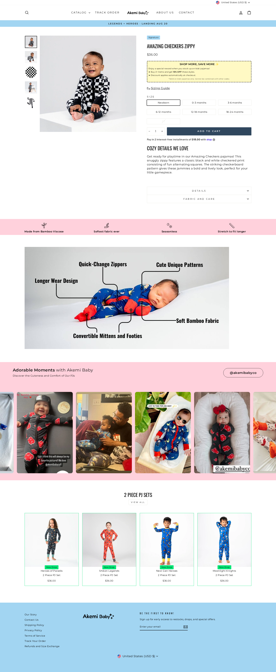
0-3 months (199, 102)
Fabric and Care (199, 198)
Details (199, 190)
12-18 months (199, 111)
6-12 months (163, 111)
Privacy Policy (33, 630)
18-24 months (234, 111)
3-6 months (235, 102)
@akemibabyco (243, 373)
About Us (165, 12)
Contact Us (31, 619)
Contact (186, 12)
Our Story (31, 614)
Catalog (79, 12)
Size (151, 96)
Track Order (107, 12)
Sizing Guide (160, 88)
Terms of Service (35, 635)
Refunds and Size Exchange (42, 646)
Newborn (163, 102)
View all (138, 502)
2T (163, 121)
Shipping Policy (34, 625)
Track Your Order (35, 640)
